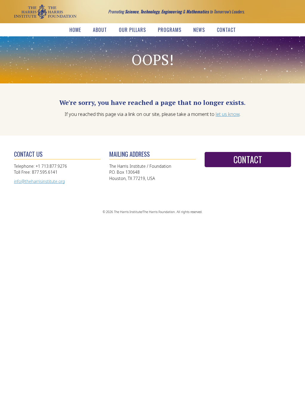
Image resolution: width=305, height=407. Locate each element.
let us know (227, 114)
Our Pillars (132, 29)
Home (75, 29)
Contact (226, 29)
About (100, 29)
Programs (169, 29)
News (199, 29)
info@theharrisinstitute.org (39, 181)
